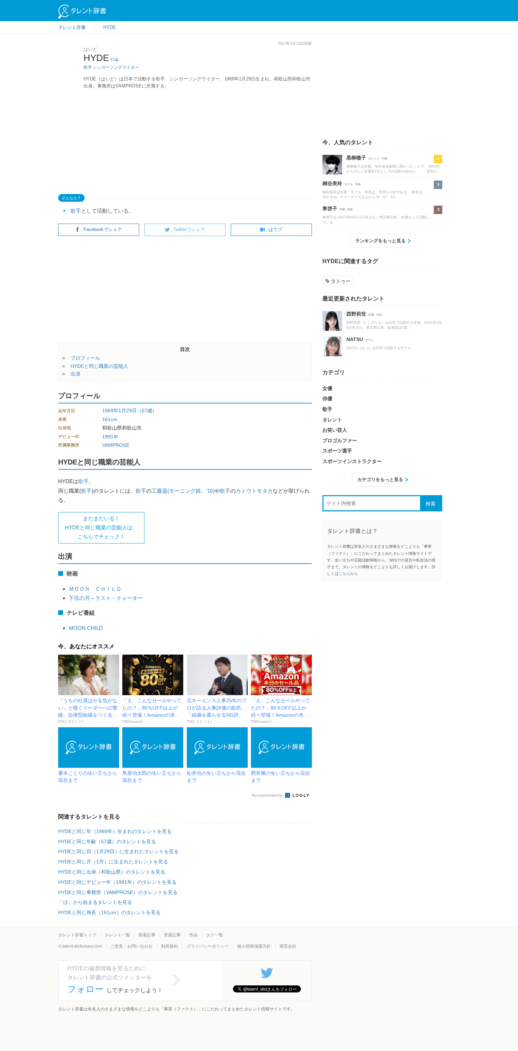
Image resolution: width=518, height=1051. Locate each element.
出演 (75, 374)
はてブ (275, 229)
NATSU (354, 339)
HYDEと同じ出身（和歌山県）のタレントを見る (111, 872)
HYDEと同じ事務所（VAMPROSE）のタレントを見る (118, 892)
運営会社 (287, 946)
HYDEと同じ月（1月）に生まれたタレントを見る (113, 861)
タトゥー (341, 281)
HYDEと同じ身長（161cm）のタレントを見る (109, 912)
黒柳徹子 (356, 157)
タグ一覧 (214, 934)
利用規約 (169, 946)
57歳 (114, 59)
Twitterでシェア (189, 229)
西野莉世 (356, 314)
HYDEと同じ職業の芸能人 (99, 366)
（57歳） (147, 410)
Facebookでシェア (103, 229)
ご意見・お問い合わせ (131, 946)
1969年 (110, 410)
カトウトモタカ (254, 491)
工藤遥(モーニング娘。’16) (183, 491)
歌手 (88, 67)
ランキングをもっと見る (380, 240)
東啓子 (329, 208)
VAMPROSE (115, 445)
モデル (348, 184)
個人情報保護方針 (254, 946)
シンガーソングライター (116, 67)
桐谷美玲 (332, 183)
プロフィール (85, 358)
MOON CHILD (86, 628)
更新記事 (172, 934)
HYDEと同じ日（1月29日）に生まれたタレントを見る (118, 851)
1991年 (110, 436)
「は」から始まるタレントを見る (95, 902)
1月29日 (127, 410)
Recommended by (268, 795)
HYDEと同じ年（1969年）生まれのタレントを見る (115, 831)
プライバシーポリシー (207, 946)
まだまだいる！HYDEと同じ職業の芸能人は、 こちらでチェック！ (101, 527)
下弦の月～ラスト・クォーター (106, 598)
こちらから (348, 573)
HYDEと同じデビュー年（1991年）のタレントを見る (117, 882)
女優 (342, 209)
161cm (109, 419)
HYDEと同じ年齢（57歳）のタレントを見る (107, 841)
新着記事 (146, 934)
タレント (374, 158)
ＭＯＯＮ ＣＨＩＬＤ (95, 589)
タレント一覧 (117, 934)
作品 (193, 934)
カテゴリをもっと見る (380, 479)
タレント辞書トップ (77, 934)
